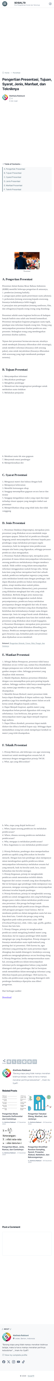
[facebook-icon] (3, 1362)
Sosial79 (20, 2)
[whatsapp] (19, 1061)
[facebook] (9, 1061)
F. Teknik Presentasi (12, 189)
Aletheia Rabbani (21, 1335)
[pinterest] (29, 1061)
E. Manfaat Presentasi (13, 185)
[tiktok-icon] (23, 1362)
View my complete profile (15, 1355)
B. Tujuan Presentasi (12, 173)
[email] (34, 1061)
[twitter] (14, 1061)
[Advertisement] (27, 40)
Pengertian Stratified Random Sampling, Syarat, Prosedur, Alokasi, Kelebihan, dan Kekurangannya (38, 1152)
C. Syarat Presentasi (12, 177)
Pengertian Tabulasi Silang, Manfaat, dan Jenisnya (37, 1116)
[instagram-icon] (13, 1362)
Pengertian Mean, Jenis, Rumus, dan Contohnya (13, 1148)
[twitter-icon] (8, 1362)
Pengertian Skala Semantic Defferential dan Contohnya (12, 1116)
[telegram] (24, 1061)
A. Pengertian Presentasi (14, 169)
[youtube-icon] (18, 1362)
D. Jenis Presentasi (12, 181)
